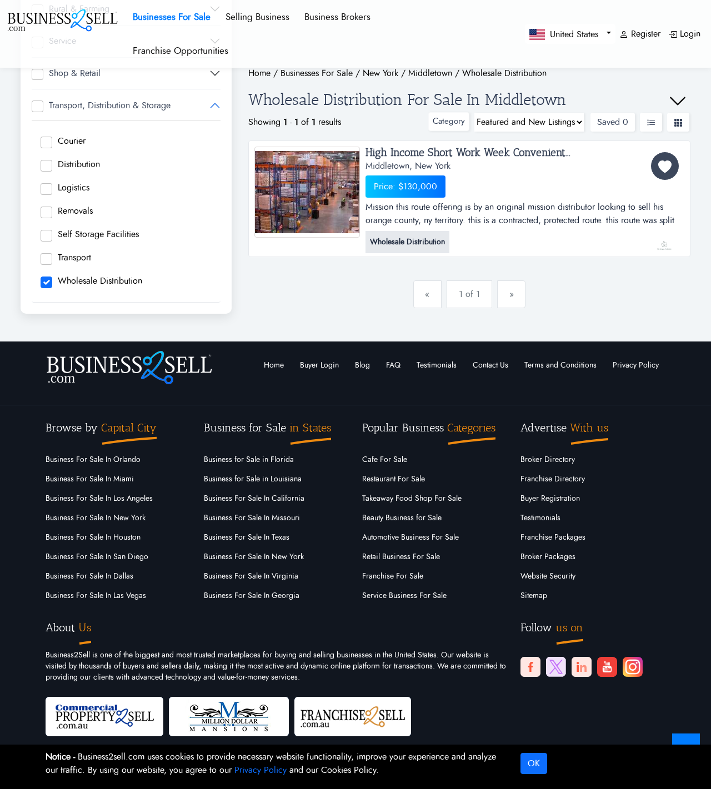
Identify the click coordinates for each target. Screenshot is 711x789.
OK (534, 763)
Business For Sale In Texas (246, 537)
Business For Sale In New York (96, 518)
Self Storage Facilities (98, 234)
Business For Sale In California (254, 498)
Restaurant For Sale (393, 479)
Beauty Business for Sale (402, 518)
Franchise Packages (552, 537)
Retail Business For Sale (401, 557)
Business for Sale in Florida (249, 460)
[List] (651, 122)
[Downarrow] (677, 101)
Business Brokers (337, 17)
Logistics (73, 187)
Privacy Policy (636, 365)
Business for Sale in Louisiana (253, 479)
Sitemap (533, 596)
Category (449, 121)
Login (688, 33)
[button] (570, 33)
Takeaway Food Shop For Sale (412, 498)
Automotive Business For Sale (410, 537)
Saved (612, 122)
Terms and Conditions (560, 365)
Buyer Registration (550, 498)
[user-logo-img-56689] (664, 240)
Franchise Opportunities (180, 51)
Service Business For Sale (404, 596)
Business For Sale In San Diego (97, 557)
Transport (74, 257)
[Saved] (665, 166)
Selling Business (257, 17)
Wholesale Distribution (100, 281)
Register (644, 33)
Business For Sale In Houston (93, 537)
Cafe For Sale (384, 460)
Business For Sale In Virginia (251, 576)
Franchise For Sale (392, 576)
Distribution (79, 164)
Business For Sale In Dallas (89, 576)
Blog (362, 365)
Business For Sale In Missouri (252, 518)
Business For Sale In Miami (90, 479)
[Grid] (678, 122)
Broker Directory (547, 460)
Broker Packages (547, 557)
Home (274, 365)
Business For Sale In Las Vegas (96, 596)
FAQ (393, 365)
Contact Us (490, 365)
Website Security (547, 576)
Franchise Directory (552, 479)
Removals (75, 211)
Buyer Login (319, 365)
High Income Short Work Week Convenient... (467, 153)
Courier (72, 141)
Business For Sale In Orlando (93, 460)
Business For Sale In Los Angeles (99, 498)
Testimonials (437, 365)
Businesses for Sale (172, 17)
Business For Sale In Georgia (251, 596)
